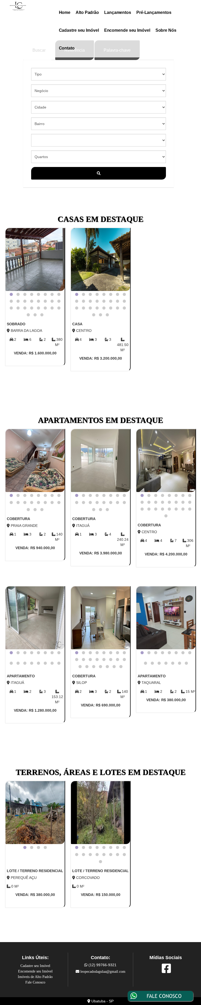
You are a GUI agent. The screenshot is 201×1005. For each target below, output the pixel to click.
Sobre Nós (165, 30)
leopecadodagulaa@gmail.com (102, 972)
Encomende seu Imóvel (127, 30)
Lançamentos (117, 12)
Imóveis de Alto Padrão (35, 977)
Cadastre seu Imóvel (79, 30)
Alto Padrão (87, 12)
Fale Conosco (35, 982)
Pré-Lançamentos (153, 12)
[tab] (11, 294)
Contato (67, 48)
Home (65, 12)
